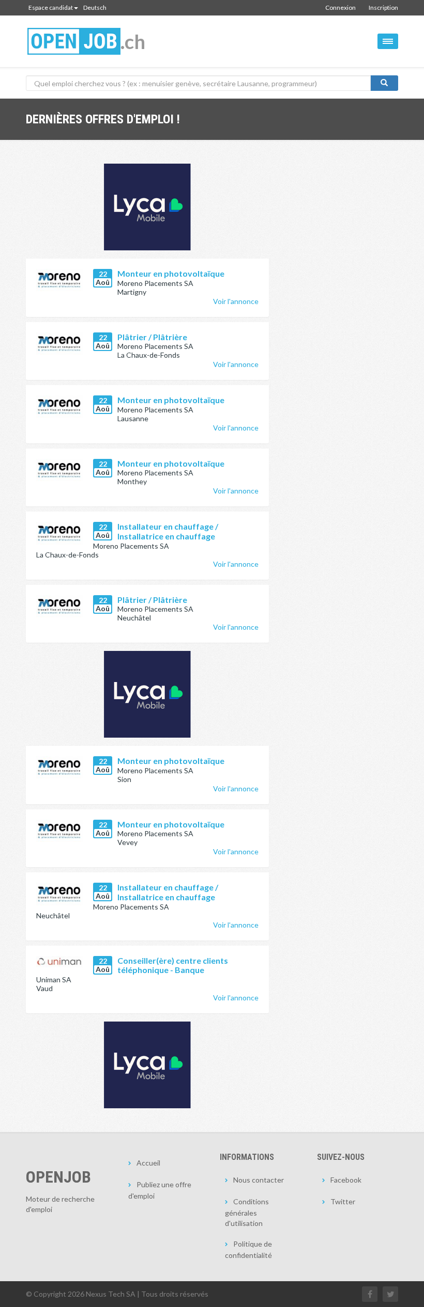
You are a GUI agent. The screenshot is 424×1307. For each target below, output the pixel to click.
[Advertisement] (341, 196)
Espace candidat (50, 7)
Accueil (148, 1162)
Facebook (345, 1179)
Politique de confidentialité (248, 1249)
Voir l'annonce (236, 301)
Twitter (342, 1201)
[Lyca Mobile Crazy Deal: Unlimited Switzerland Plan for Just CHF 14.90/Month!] (147, 694)
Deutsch (95, 7)
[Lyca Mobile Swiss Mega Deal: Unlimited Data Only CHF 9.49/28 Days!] (147, 1065)
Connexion (340, 7)
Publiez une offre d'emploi (159, 1190)
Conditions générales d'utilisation (247, 1212)
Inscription (383, 7)
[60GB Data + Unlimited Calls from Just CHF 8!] (147, 207)
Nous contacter (258, 1179)
